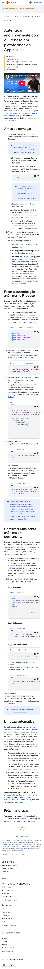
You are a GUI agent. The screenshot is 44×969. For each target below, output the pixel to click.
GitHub (4, 878)
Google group (6, 915)
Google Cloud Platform (9, 948)
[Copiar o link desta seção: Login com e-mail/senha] (29, 644)
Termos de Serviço (8, 959)
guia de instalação (29, 145)
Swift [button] (20, 328)
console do (15, 237)
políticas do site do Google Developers (15, 848)
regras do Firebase (29, 819)
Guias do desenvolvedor (9, 865)
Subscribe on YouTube (9, 897)
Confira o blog (6, 887)
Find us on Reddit (7, 890)
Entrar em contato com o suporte (12, 909)
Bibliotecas (5, 875)
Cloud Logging (19, 803)
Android (4, 938)
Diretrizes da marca (8, 922)
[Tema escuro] (35, 176)
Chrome (4, 941)
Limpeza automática (19, 284)
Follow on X (5, 893)
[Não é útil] (16, 20)
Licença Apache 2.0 (17, 846)
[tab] (12, 327)
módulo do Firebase (27, 317)
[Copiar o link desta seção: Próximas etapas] (31, 811)
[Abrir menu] (3, 2)
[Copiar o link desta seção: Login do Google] (23, 587)
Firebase (6, 16)
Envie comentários (13, 25)
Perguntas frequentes (9, 925)
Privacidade (19, 959)
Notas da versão (7, 919)
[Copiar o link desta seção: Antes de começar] (33, 129)
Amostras (5, 872)
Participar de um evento (9, 900)
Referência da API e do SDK (10, 868)
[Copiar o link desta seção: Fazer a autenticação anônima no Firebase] (37, 296)
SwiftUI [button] (12, 328)
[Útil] (13, 20)
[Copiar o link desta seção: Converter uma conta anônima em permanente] (25, 537)
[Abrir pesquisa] (26, 2)
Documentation (9, 9)
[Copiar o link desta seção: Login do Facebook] (25, 623)
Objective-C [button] (30, 328)
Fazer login (38, 2)
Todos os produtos (7, 951)
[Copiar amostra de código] (38, 176)
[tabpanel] (24, 338)
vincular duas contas (20, 712)
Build (38, 16)
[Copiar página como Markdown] (23, 50)
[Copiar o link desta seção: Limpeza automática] (36, 722)
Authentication (27, 9)
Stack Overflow (7, 912)
